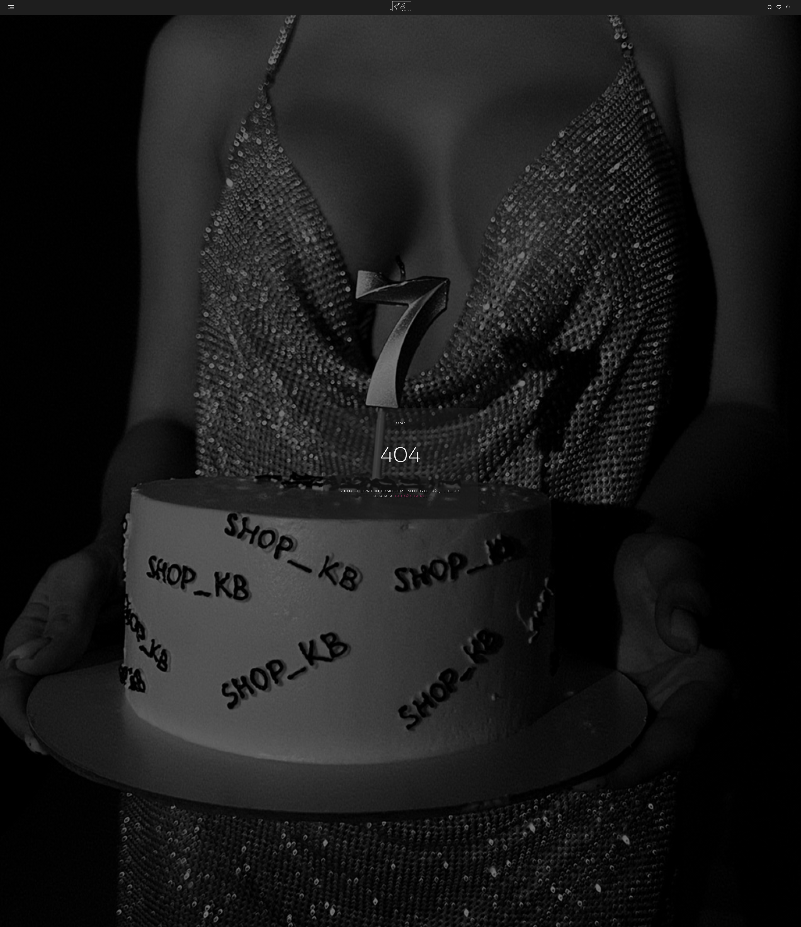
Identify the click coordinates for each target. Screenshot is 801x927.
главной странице (410, 496)
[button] (769, 7)
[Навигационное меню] (11, 7)
